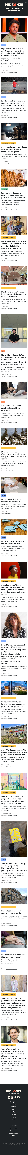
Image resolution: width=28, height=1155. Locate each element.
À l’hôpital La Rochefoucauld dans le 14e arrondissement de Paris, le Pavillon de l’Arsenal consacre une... (12, 759)
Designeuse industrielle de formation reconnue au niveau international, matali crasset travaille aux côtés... (12, 599)
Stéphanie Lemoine (11, 766)
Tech (3, 351)
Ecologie (14, 1112)
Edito (13, 1135)
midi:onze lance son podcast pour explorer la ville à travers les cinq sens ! (14, 149)
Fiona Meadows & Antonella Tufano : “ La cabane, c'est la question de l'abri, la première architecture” (13, 244)
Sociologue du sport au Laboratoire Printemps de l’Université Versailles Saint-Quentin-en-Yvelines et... (13, 65)
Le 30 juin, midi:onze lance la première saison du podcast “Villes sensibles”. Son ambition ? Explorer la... (14, 156)
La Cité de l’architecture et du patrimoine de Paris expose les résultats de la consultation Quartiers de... (13, 808)
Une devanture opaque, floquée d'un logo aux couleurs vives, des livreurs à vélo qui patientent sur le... (14, 369)
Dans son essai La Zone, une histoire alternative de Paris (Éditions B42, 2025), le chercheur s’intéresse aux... (13, 1012)
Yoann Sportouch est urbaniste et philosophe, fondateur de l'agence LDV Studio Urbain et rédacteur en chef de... (12, 1063)
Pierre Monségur (10, 471)
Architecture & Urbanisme (8, 143)
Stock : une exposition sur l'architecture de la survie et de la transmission (13, 294)
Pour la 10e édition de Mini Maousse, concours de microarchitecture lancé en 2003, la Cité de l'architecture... (12, 253)
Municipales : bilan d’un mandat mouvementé (11, 500)
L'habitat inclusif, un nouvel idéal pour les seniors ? (13, 955)
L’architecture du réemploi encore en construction (13, 912)
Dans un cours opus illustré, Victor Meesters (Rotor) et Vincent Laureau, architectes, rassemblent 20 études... (13, 463)
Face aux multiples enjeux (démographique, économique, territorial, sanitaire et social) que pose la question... (13, 962)
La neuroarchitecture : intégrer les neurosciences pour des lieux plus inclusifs (13, 704)
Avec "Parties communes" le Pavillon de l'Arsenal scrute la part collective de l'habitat (14, 752)
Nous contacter (14, 1128)
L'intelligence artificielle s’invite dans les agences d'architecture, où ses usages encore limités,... (12, 415)
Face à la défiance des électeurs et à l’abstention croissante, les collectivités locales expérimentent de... (12, 548)
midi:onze (8, 163)
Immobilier (4, 189)
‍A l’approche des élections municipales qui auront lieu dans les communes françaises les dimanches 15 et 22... (13, 506)
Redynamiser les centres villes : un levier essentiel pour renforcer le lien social (13, 195)
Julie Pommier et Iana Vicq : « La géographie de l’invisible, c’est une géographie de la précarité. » (14, 867)
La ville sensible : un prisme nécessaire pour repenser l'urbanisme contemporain (13, 103)
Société (4, 44)
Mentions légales (13, 1133)
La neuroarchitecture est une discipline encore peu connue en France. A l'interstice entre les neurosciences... (13, 711)
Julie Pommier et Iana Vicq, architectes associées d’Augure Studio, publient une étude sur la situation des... (12, 875)
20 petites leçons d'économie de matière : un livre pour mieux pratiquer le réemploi (13, 455)
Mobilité (14, 1114)
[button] (26, 2)
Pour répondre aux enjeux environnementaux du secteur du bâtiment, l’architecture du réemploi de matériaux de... (14, 918)
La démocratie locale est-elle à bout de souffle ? (12, 542)
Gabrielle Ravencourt (11, 72)
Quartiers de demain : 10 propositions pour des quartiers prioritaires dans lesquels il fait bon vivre (12, 800)
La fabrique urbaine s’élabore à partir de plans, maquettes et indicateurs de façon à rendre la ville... (13, 110)
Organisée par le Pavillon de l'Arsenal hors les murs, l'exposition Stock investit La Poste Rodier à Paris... (13, 301)
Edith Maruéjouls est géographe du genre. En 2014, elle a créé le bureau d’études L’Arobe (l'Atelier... (14, 668)
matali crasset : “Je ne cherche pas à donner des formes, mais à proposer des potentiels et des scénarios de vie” (14, 590)
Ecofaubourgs (13, 1131)
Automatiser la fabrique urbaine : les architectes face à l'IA (11, 408)
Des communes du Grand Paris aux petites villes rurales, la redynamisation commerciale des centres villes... (13, 202)
